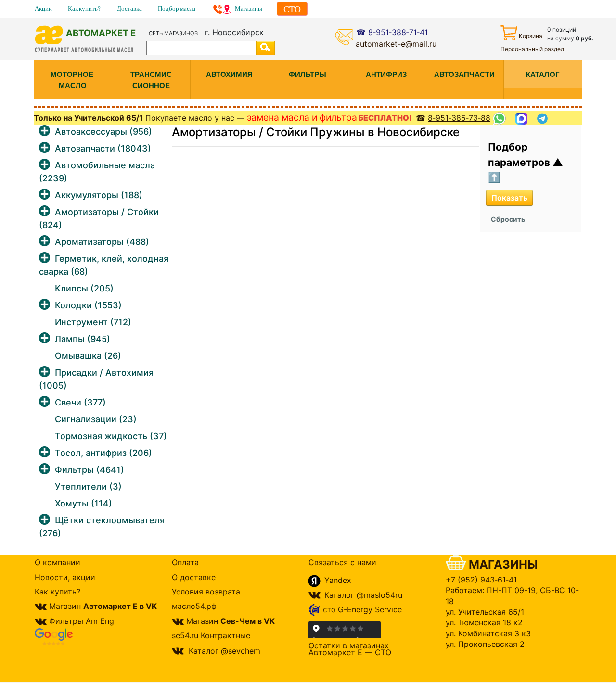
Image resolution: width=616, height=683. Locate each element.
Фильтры (89, 470)
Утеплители (88, 486)
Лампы (82, 339)
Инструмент (93, 322)
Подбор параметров (520, 154)
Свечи (80, 402)
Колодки (88, 305)
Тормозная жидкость (111, 436)
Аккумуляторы (98, 195)
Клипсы (84, 288)
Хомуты (83, 503)
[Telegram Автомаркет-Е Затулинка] (543, 118)
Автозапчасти (103, 148)
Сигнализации (96, 419)
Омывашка (88, 356)
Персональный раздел (532, 48)
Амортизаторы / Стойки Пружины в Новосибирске (316, 132)
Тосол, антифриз (103, 453)
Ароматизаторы (102, 242)
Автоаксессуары (103, 131)
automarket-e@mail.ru (396, 44)
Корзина (530, 35)
